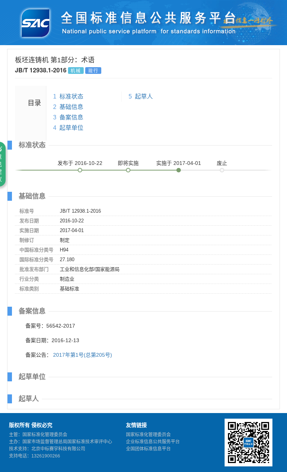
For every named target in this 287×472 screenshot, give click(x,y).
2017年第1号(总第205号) (82, 355)
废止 (222, 163)
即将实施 (128, 163)
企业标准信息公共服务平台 (153, 441)
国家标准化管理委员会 (148, 434)
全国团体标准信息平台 (148, 448)
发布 (80, 163)
